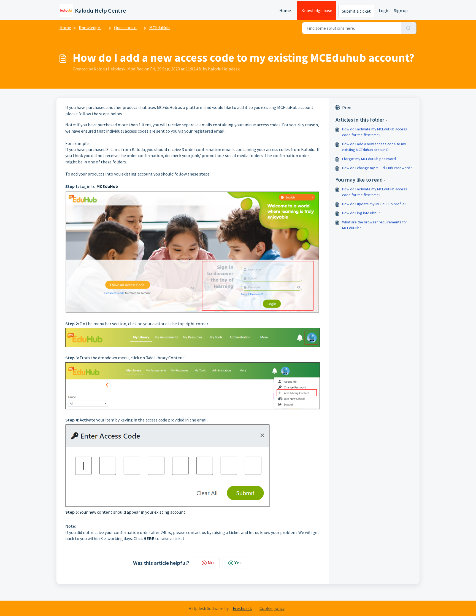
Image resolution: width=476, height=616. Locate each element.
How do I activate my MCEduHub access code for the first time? (374, 132)
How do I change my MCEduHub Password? (377, 167)
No (211, 562)
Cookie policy (272, 608)
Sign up (401, 10)
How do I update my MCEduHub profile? (374, 203)
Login (384, 10)
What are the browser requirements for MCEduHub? (374, 225)
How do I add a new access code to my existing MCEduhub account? (374, 146)
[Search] (408, 28)
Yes (238, 562)
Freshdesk (242, 608)
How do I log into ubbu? (361, 212)
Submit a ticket (356, 11)
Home (285, 10)
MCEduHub (159, 27)
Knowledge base (316, 10)
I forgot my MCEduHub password (369, 158)
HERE (149, 538)
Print (347, 107)
